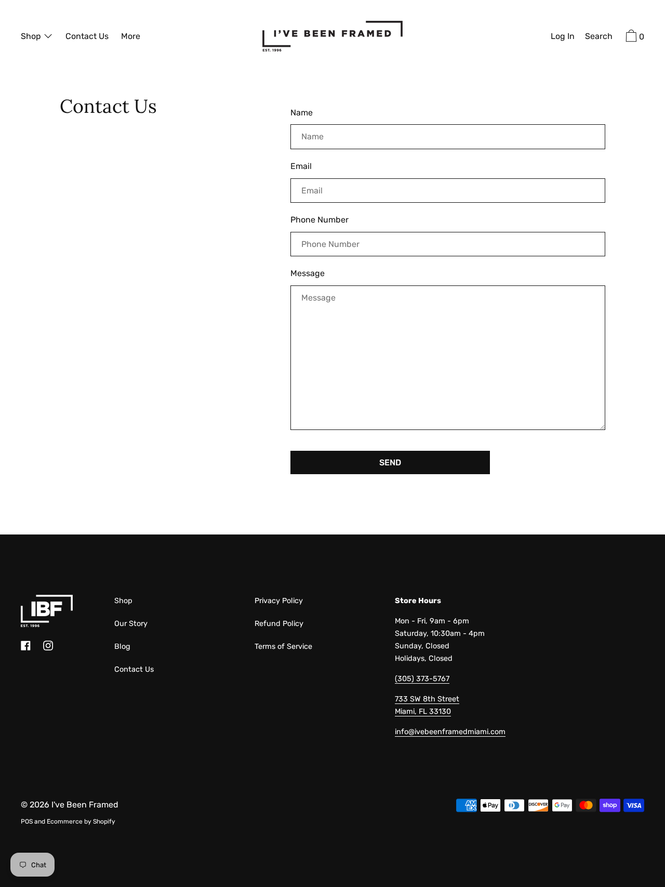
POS (27, 821)
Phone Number (319, 220)
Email (301, 166)
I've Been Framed (84, 805)
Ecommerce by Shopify (81, 821)
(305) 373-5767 (422, 678)
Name (301, 113)
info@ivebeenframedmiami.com (450, 731)
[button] (599, 37)
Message (307, 273)
